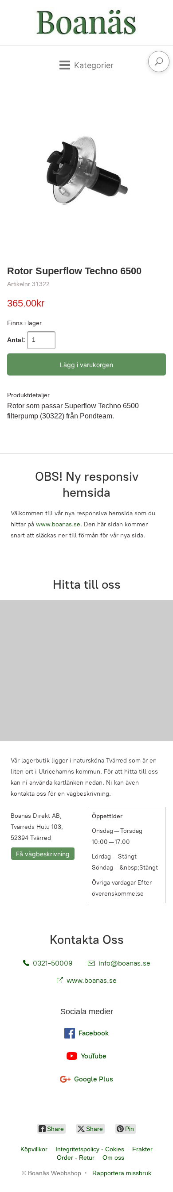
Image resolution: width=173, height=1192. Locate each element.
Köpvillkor (33, 1149)
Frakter (142, 1149)
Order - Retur (75, 1157)
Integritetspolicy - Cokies (89, 1149)
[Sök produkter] (158, 61)
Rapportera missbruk (121, 1173)
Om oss (113, 1157)
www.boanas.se (58, 524)
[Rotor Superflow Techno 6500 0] (86, 172)
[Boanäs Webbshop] (86, 22)
